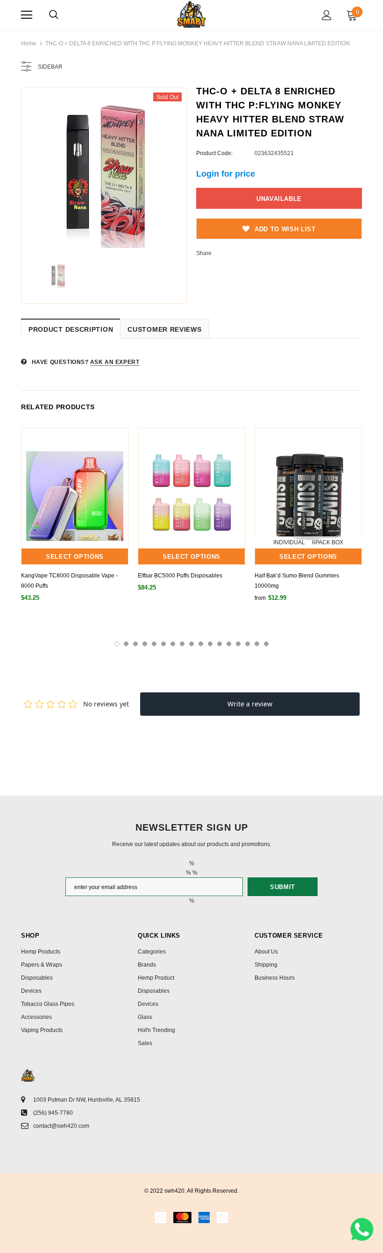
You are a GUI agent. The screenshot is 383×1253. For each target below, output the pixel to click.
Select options (75, 556)
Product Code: (214, 153)
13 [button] (229, 643)
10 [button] (201, 643)
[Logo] (191, 14)
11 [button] (210, 643)
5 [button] (154, 643)
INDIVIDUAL (289, 542)
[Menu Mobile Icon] (26, 15)
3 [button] (135, 643)
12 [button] (219, 643)
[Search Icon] (53, 15)
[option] (104, 170)
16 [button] (257, 643)
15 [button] (247, 643)
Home (28, 43)
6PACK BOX (327, 542)
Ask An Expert (115, 362)
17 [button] (266, 643)
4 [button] (144, 643)
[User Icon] (327, 15)
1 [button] (116, 643)
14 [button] (238, 643)
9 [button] (191, 643)
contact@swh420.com (61, 1126)
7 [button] (172, 643)
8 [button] (182, 643)
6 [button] (163, 643)
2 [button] (126, 643)
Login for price (225, 173)
